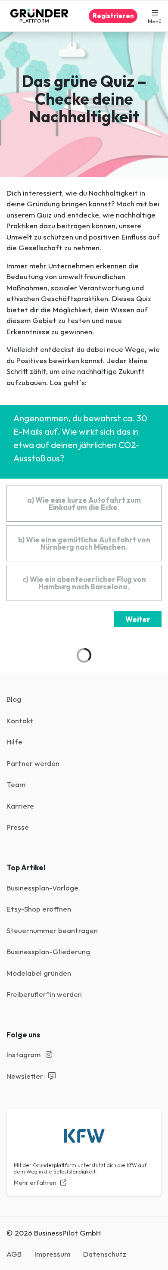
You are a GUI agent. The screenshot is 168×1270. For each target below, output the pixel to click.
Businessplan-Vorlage (42, 887)
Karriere (20, 805)
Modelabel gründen (38, 972)
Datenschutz (104, 1253)
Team (15, 784)
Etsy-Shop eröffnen (38, 908)
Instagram (24, 1054)
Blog (13, 698)
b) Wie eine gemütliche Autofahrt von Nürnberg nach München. (84, 543)
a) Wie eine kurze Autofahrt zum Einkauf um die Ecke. (84, 503)
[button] (155, 16)
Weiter (137, 619)
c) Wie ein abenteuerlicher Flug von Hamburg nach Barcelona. (84, 583)
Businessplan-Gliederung (48, 951)
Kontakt (19, 720)
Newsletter (25, 1075)
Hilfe (14, 741)
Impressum (52, 1253)
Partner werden (32, 763)
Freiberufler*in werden (44, 994)
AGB (14, 1253)
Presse (17, 826)
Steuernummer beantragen (52, 930)
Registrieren (113, 16)
